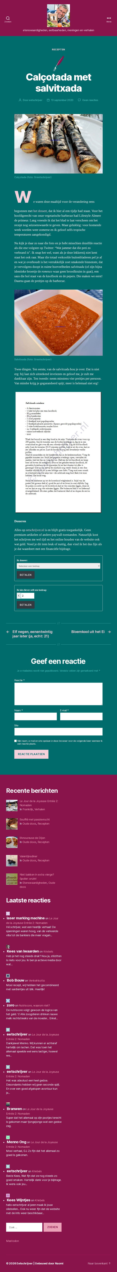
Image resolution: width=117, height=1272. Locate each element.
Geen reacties (90, 100)
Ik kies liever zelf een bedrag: (32, 590)
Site (16, 725)
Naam (18, 710)
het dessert (40, 211)
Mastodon (12, 1240)
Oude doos (29, 823)
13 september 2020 (62, 100)
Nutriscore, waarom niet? (34, 1005)
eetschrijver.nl (35, 530)
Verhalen (39, 809)
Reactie (19, 680)
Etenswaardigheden (35, 882)
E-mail (64, 710)
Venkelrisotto (37, 980)
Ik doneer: (22, 560)
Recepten (58, 49)
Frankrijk (28, 809)
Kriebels (48, 951)
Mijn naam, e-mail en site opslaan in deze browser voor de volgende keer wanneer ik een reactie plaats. (60, 742)
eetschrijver (35, 100)
